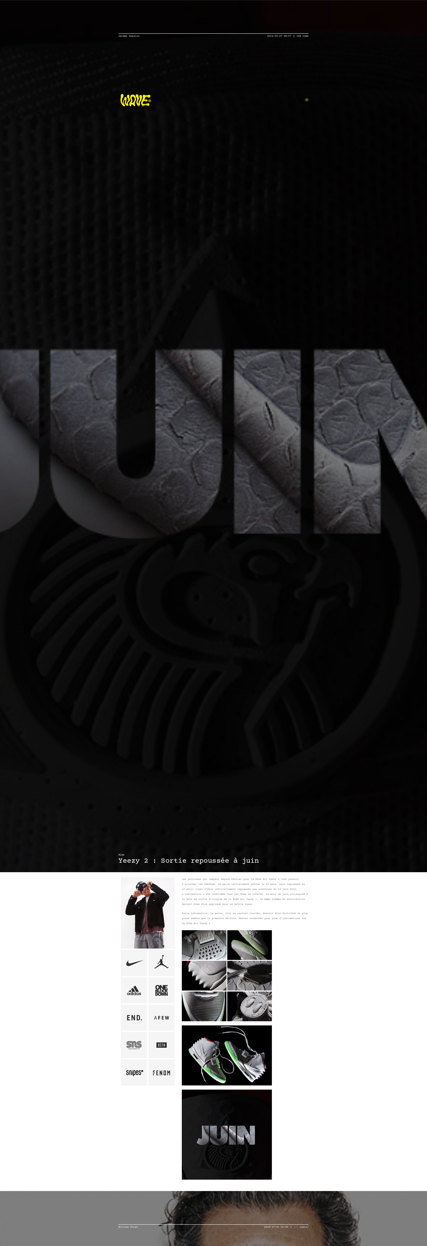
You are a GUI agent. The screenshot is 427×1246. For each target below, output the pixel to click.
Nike (121, 855)
